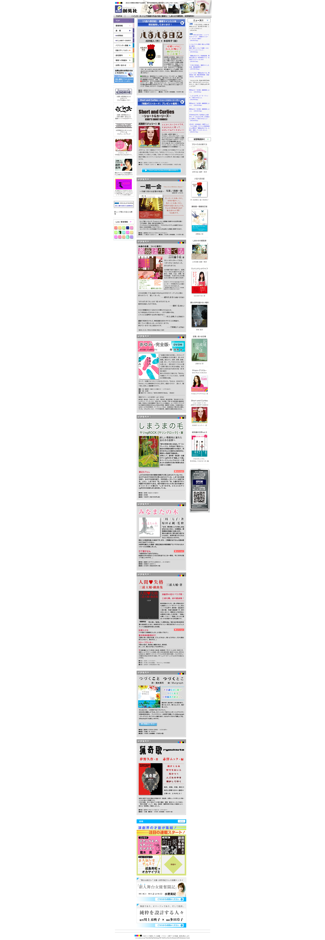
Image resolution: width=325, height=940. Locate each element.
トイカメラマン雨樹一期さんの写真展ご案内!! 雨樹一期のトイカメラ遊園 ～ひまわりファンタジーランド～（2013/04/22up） (199, 48)
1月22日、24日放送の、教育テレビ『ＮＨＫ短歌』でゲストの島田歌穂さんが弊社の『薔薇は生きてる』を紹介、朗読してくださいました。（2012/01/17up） (199, 128)
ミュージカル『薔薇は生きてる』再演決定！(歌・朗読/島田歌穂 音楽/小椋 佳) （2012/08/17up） (199, 74)
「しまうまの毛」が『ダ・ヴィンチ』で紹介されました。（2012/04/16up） (198, 97)
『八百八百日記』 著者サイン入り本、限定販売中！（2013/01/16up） (199, 67)
